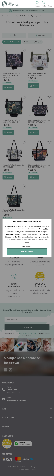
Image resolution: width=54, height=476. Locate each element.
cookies (45, 229)
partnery (9, 234)
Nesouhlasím (27, 246)
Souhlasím (27, 251)
